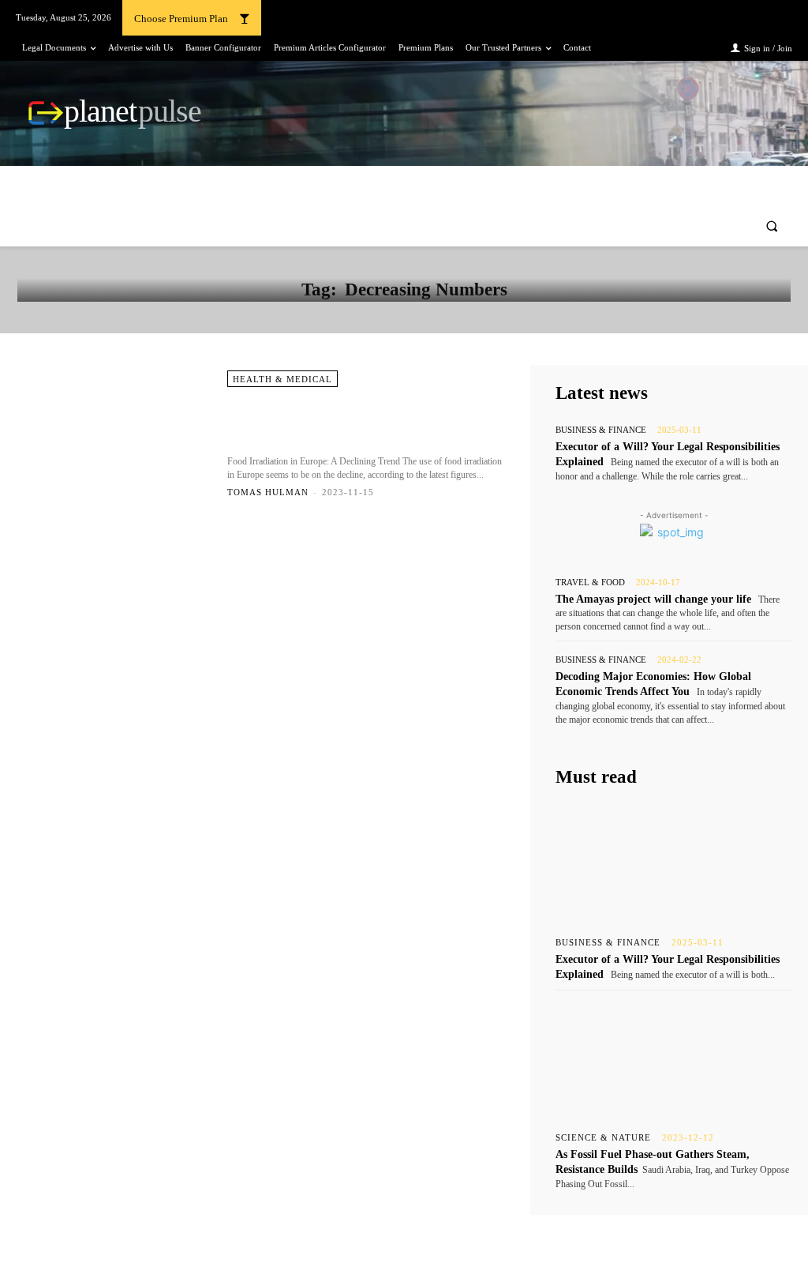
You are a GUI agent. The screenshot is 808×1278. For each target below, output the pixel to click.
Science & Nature (603, 1137)
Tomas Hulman (268, 492)
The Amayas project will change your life (653, 599)
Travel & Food (590, 582)
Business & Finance (601, 430)
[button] (772, 226)
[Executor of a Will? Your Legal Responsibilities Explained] (674, 862)
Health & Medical (282, 379)
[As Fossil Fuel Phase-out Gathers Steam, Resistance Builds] (674, 1057)
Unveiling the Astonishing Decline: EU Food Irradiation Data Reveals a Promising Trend (362, 421)
